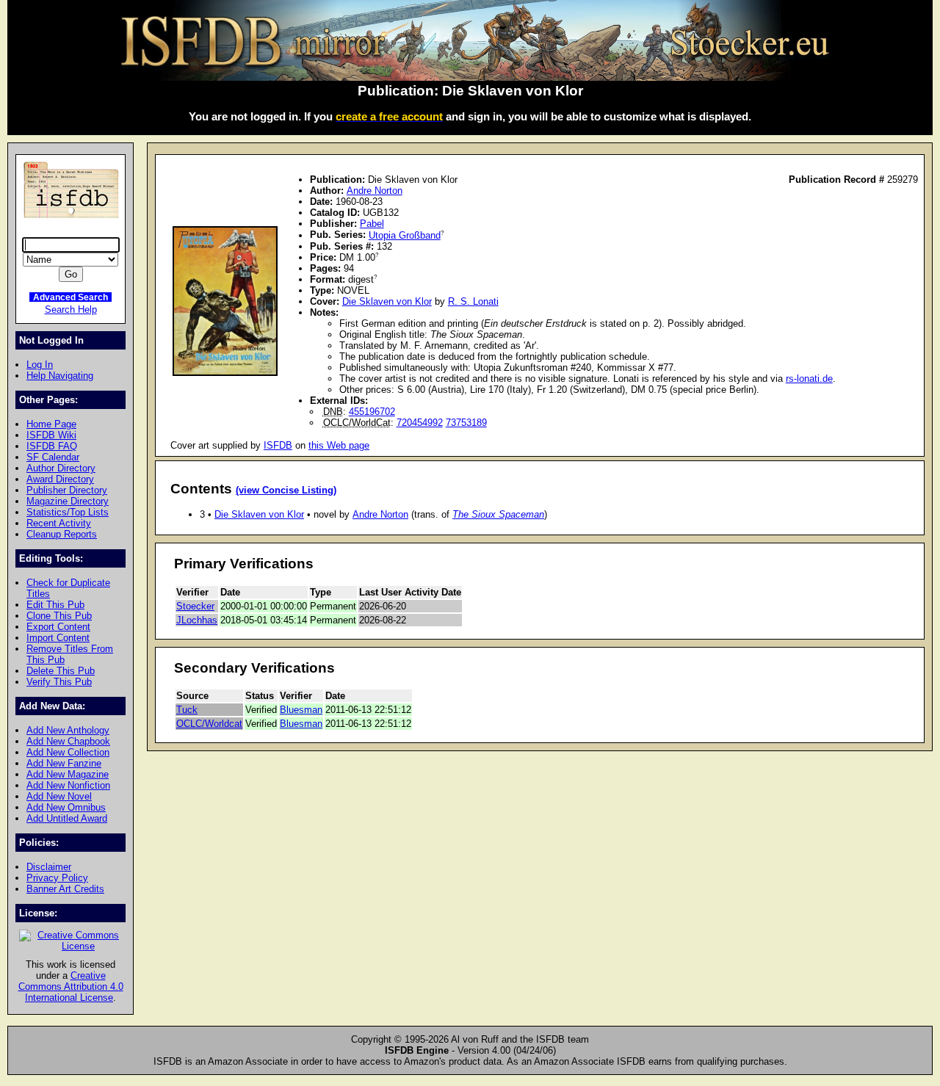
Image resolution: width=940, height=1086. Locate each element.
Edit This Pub (55, 604)
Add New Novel (59, 796)
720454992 (420, 422)
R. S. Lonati (473, 301)
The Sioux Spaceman (498, 514)
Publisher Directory (66, 490)
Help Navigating (59, 375)
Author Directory (60, 468)
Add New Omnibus (66, 807)
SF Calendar (52, 457)
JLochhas (196, 620)
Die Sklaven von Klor (387, 301)
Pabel (372, 223)
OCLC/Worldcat (209, 723)
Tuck (187, 709)
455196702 (372, 411)
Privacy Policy (57, 877)
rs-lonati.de (809, 378)
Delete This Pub (60, 670)
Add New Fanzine (63, 763)
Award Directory (60, 479)
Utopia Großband (405, 235)
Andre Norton (374, 190)
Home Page (51, 424)
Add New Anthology (67, 730)
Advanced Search (70, 297)
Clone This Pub (59, 615)
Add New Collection (67, 752)
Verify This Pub (59, 681)
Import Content (58, 637)
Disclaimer (48, 866)
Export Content (58, 626)
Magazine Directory (67, 501)
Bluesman (301, 709)
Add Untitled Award (66, 818)
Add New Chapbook (68, 741)
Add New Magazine (67, 774)
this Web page (338, 445)
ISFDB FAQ (51, 446)
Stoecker (195, 606)
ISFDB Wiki (51, 435)
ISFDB (278, 445)
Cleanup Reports (61, 534)
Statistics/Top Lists (67, 512)
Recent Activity (58, 523)
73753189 (466, 422)
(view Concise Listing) (286, 490)
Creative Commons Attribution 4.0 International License (70, 986)
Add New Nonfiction (68, 785)
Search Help (71, 309)
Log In (39, 364)
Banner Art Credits (65, 888)
